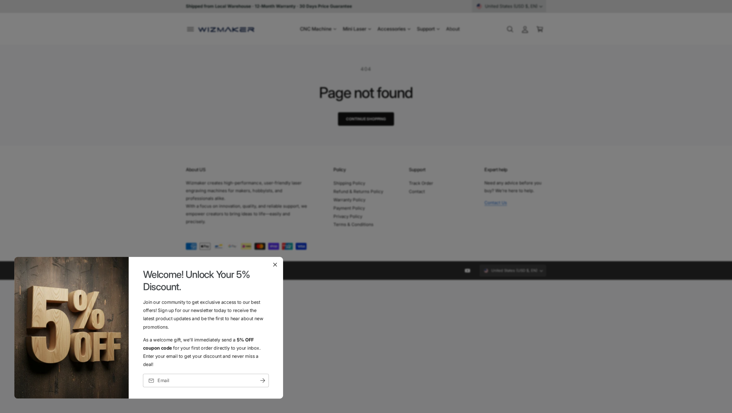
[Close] (275, 264)
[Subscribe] (262, 380)
